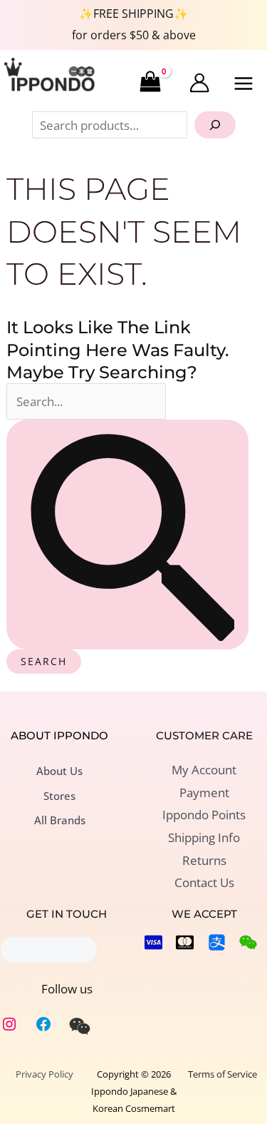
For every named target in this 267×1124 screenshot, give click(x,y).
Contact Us (204, 882)
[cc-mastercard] (184, 942)
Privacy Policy (44, 1074)
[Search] (215, 124)
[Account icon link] (199, 82)
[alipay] (216, 942)
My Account (204, 769)
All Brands (59, 820)
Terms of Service (222, 1074)
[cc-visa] (153, 942)
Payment (204, 792)
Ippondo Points (204, 814)
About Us (59, 771)
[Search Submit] (127, 534)
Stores (59, 796)
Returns (204, 860)
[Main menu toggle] (244, 83)
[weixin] (79, 1026)
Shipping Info (204, 837)
